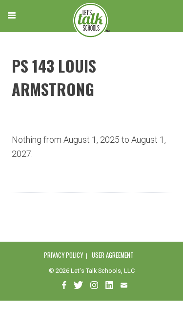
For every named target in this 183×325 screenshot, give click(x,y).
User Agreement (113, 255)
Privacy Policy (63, 255)
